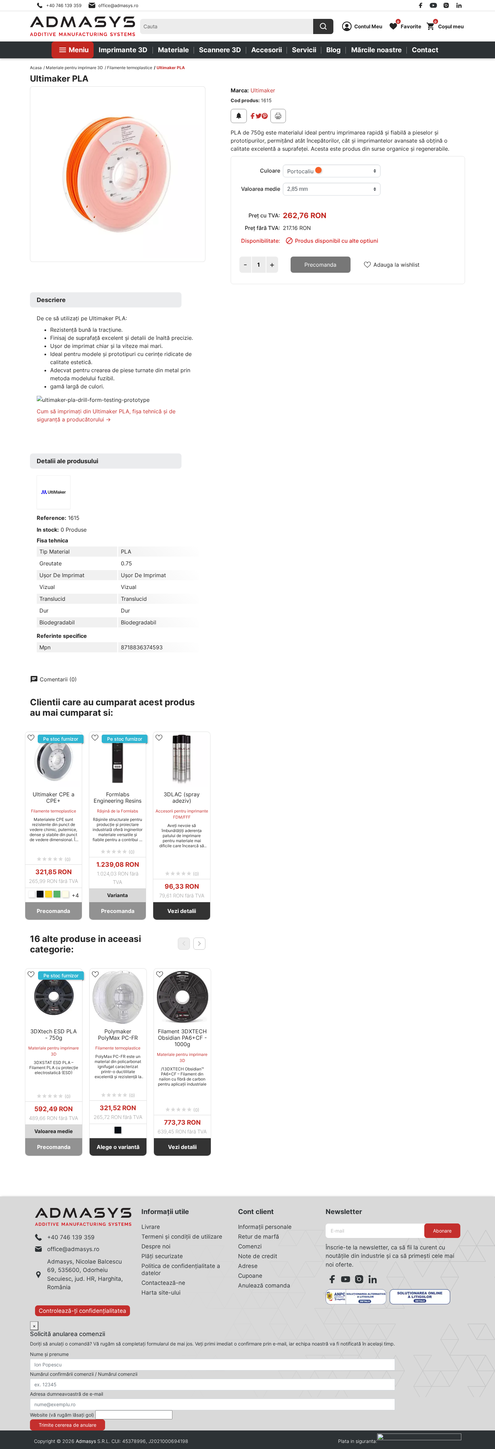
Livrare (150, 1226)
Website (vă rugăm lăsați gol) (62, 1415)
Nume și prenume (49, 1354)
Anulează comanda (264, 1285)
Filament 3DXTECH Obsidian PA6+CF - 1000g (182, 1037)
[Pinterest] (265, 116)
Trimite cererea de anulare (67, 1425)
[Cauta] (323, 26)
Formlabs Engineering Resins (117, 797)
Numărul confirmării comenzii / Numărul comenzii (83, 1374)
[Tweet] (259, 116)
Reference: (51, 517)
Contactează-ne (163, 1282)
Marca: (240, 90)
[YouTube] (433, 5)
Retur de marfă (258, 1236)
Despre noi (155, 1246)
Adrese (248, 1266)
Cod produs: (245, 100)
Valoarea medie (260, 188)
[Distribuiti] (253, 116)
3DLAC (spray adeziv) (182, 797)
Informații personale (265, 1226)
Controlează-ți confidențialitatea (82, 1310)
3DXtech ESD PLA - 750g (53, 1034)
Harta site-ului (160, 1292)
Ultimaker (263, 90)
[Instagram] (446, 5)
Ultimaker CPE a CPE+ (53, 797)
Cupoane (250, 1275)
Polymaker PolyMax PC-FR (118, 1034)
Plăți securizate (162, 1256)
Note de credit (257, 1256)
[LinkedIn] (459, 5)
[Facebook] (420, 5)
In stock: (48, 529)
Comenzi (250, 1246)
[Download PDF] (278, 116)
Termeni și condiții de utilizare (181, 1236)
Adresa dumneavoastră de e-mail (66, 1394)
